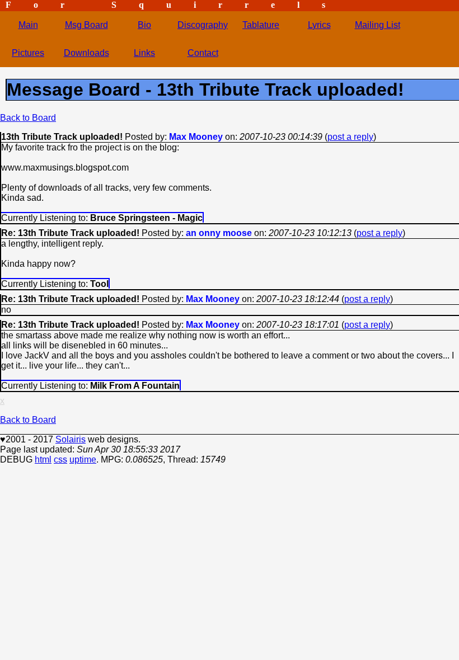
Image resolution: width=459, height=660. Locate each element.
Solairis (70, 439)
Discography (202, 25)
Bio (144, 25)
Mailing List (377, 25)
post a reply (350, 137)
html (43, 459)
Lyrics (319, 25)
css (60, 459)
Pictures (28, 53)
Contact (203, 53)
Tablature (260, 25)
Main (28, 25)
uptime (82, 459)
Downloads (86, 53)
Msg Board (86, 25)
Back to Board (28, 117)
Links (144, 53)
